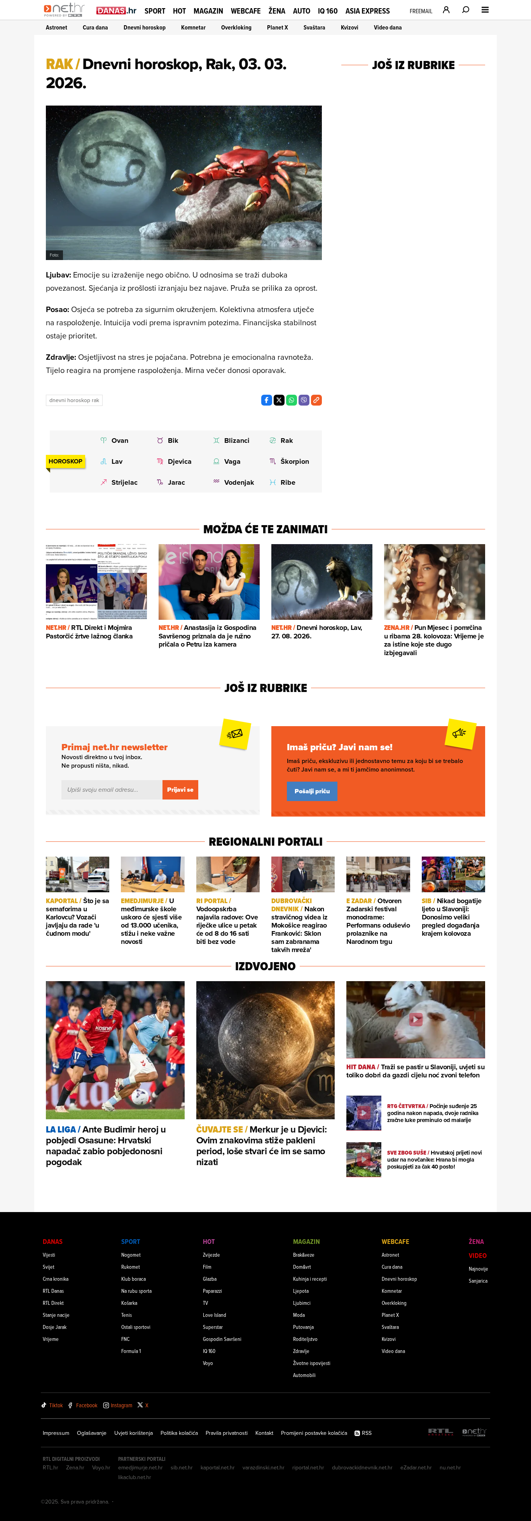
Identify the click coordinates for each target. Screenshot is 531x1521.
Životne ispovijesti (311, 1363)
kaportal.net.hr (218, 1467)
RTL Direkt (53, 1302)
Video (478, 1255)
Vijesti (49, 1254)
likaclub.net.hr (134, 1477)
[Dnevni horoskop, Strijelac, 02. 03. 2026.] (121, 482)
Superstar (213, 1326)
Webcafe (246, 10)
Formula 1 (131, 1351)
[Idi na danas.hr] (116, 10)
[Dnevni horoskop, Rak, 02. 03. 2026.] (290, 440)
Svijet (48, 1266)
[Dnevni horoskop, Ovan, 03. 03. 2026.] (121, 440)
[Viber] (304, 400)
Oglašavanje (92, 1433)
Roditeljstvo (305, 1338)
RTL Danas (53, 1290)
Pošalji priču (312, 791)
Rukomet (130, 1266)
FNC (125, 1338)
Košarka (129, 1302)
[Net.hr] (474, 1433)
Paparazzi (212, 1290)
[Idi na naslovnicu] (66, 18)
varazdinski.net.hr (264, 1467)
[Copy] (316, 400)
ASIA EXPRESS (368, 11)
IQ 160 (328, 11)
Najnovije (478, 1268)
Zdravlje (301, 1351)
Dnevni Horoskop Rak (74, 400)
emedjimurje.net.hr (140, 1467)
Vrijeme (51, 1338)
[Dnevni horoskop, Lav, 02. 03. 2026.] (121, 461)
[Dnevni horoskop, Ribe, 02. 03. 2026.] (290, 482)
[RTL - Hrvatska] (440, 1433)
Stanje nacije (56, 1314)
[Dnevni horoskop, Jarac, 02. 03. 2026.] (177, 482)
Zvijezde (211, 1254)
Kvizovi (349, 27)
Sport (155, 10)
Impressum (56, 1433)
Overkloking (236, 27)
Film (207, 1266)
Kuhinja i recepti (310, 1278)
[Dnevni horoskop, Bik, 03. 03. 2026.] (177, 440)
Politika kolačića (179, 1433)
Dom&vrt (302, 1266)
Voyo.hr (101, 1467)
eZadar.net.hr (416, 1467)
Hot (179, 10)
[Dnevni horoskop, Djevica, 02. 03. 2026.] (177, 461)
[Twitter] (279, 400)
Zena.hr (75, 1467)
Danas (53, 1241)
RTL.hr (50, 1467)
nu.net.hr (450, 1467)
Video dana (388, 27)
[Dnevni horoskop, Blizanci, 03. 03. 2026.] (233, 440)
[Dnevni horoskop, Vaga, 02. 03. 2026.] (233, 461)
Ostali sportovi (135, 1326)
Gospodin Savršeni (222, 1338)
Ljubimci (302, 1302)
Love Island (214, 1314)
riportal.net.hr (308, 1467)
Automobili (304, 1375)
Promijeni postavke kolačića (314, 1433)
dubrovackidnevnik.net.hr (362, 1467)
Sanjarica (478, 1280)
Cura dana (95, 27)
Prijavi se (180, 789)
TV (205, 1302)
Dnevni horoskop (145, 27)
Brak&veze (303, 1254)
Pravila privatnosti (227, 1433)
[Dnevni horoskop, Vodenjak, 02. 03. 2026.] (233, 482)
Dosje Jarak (54, 1326)
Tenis (126, 1314)
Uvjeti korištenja (133, 1433)
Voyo (208, 1363)
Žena (277, 10)
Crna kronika (55, 1278)
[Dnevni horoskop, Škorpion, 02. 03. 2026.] (290, 461)
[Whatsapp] (291, 400)
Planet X (277, 27)
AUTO (301, 11)
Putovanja (303, 1326)
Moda (299, 1314)
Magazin (208, 10)
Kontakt (264, 1433)
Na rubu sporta (136, 1290)
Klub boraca (133, 1278)
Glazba (210, 1278)
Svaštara (314, 27)
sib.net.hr (182, 1467)
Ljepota (301, 1290)
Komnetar (193, 27)
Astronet (56, 27)
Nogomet (131, 1254)
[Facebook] (266, 400)
